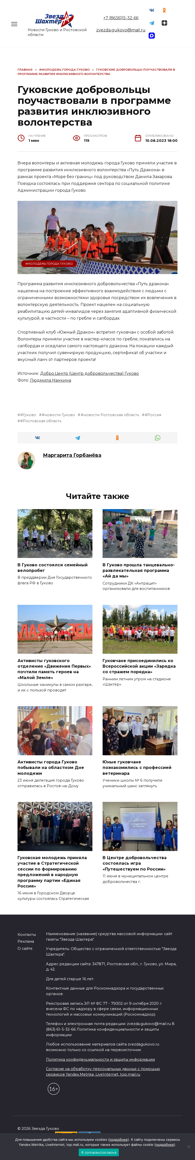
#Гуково (28, 415)
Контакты (27, 934)
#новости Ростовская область (110, 415)
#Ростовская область (40, 421)
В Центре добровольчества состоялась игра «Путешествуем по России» (135, 863)
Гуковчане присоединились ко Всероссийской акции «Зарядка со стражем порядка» (139, 666)
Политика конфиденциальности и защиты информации (100, 1059)
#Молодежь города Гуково (49, 263)
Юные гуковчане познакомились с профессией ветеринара (137, 768)
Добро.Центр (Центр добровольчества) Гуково (89, 373)
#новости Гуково (58, 415)
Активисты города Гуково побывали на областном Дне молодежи (51, 768)
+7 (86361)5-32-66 (120, 17)
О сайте (25, 948)
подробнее (118, 1139)
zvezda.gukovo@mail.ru (120, 30)
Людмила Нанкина (50, 380)
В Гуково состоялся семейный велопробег (53, 567)
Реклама (26, 941)
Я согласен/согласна (98, 1152)
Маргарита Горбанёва (72, 455)
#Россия (153, 415)
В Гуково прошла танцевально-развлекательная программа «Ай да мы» (139, 570)
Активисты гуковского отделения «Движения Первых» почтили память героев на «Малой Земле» (54, 669)
